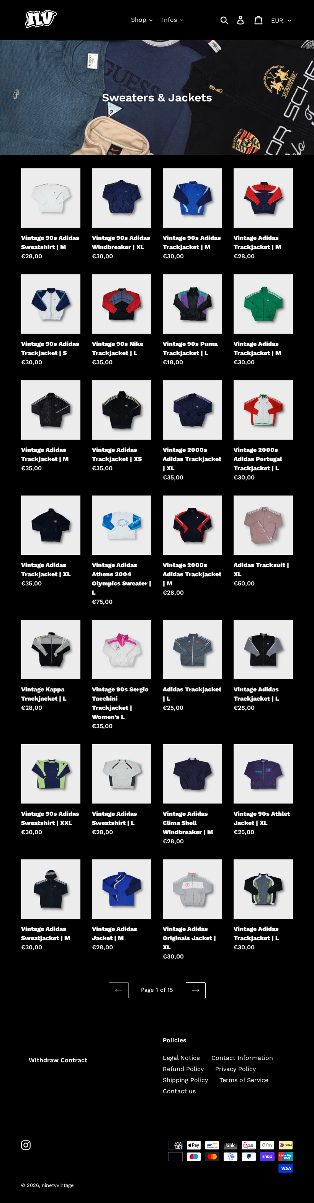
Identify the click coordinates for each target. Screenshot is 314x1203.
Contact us (179, 1091)
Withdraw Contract (58, 1060)
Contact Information (242, 1057)
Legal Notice (181, 1057)
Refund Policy (183, 1069)
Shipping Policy (185, 1080)
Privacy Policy (235, 1069)
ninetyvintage (58, 1185)
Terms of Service (243, 1080)
